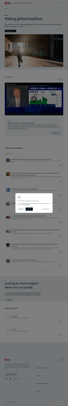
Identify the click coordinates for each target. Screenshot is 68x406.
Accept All (29, 209)
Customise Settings (45, 209)
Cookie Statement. (26, 204)
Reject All (21, 209)
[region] (34, 203)
